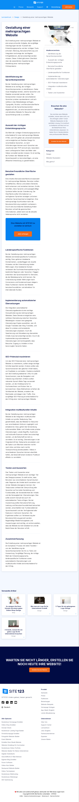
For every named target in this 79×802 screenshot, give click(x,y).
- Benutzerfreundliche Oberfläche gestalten (54, 67)
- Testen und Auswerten (55, 93)
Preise (21, 7)
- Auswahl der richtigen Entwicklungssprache (55, 61)
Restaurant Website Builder (10, 768)
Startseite (44, 693)
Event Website (6, 739)
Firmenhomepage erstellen (10, 733)
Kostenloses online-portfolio (11, 748)
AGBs (21, 796)
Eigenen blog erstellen (9, 759)
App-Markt (47, 710)
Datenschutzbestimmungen (32, 796)
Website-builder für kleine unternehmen (15, 751)
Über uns (44, 722)
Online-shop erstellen (9, 725)
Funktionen (44, 698)
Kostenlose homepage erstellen (12, 722)
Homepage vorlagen (48, 707)
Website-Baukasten (53, 158)
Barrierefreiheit (54, 796)
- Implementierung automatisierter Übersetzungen (57, 77)
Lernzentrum (6, 17)
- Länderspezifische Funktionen (58, 72)
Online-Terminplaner (8, 771)
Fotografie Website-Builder (10, 736)
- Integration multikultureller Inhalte (56, 87)
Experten (44, 736)
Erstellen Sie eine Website (58, 141)
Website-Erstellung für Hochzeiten (13, 745)
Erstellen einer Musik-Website (11, 742)
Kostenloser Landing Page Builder (13, 731)
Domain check (6, 728)
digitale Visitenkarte (8, 754)
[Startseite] (14, 7)
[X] (7, 702)
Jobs (45, 731)
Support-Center (46, 725)
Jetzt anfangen (23, 234)
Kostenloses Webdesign (10, 777)
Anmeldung (55, 7)
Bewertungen (45, 701)
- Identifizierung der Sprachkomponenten (54, 55)
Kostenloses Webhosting (10, 774)
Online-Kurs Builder (8, 765)
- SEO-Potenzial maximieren (56, 83)
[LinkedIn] (11, 702)
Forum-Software (7, 762)
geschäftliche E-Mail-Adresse (11, 757)
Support (40, 7)
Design (16, 17)
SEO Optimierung (7, 780)
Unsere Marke (45, 739)
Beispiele (30, 7)
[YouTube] (16, 702)
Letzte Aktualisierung (48, 713)
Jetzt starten (68, 7)
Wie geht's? (50, 162)
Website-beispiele (47, 704)
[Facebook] (3, 702)
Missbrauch (45, 796)
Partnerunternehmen (48, 733)
